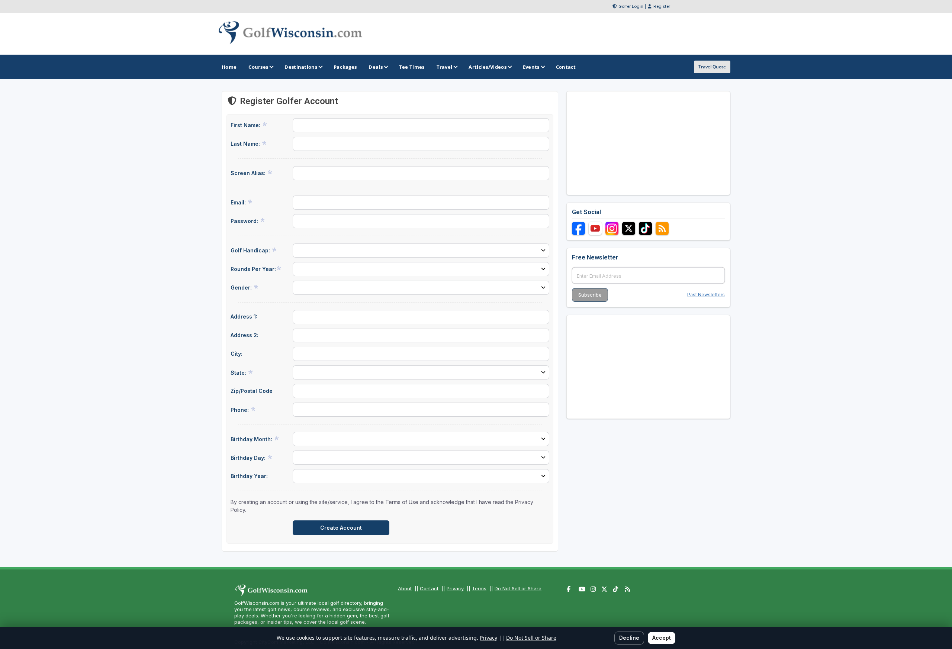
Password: (245, 221)
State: (239, 372)
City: (236, 354)
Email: (239, 202)
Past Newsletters (706, 294)
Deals (376, 67)
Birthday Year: (249, 476)
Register (661, 6)
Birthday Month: (252, 439)
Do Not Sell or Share (518, 588)
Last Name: (246, 144)
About (405, 588)
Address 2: (244, 335)
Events (531, 67)
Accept (661, 638)
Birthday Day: (249, 458)
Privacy (455, 588)
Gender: (242, 287)
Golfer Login (630, 6)
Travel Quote (712, 67)
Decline (629, 638)
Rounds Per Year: (253, 269)
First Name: (246, 125)
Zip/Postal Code (252, 391)
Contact (429, 588)
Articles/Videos (487, 67)
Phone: (240, 410)
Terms (479, 588)
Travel (445, 67)
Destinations (300, 67)
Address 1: (244, 316)
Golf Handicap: (251, 250)
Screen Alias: (249, 173)
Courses (258, 67)
